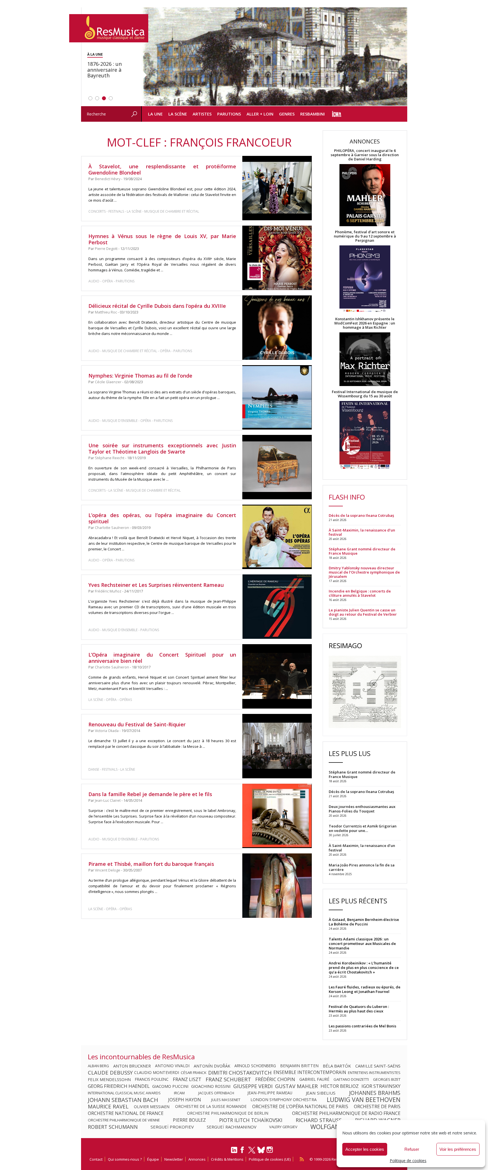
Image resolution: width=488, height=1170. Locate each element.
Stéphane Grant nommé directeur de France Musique (362, 551)
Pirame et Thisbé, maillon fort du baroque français (151, 863)
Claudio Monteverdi (156, 1072)
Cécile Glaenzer (108, 382)
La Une (155, 114)
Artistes (202, 114)
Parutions (229, 114)
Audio (93, 281)
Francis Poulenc (152, 1079)
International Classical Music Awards (124, 1093)
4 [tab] (111, 98)
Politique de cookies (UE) (270, 1159)
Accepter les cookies (364, 1149)
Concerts (97, 211)
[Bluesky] (261, 1150)
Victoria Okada (107, 730)
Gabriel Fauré (314, 1079)
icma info (337, 114)
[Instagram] (270, 1150)
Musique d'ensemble (120, 420)
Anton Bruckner (132, 1066)
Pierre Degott (106, 248)
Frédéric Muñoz (108, 591)
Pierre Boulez (189, 1120)
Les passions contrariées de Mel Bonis (362, 1026)
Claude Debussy (110, 1072)
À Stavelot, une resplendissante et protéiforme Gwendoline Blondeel (162, 169)
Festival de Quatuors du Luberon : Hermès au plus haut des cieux (359, 1009)
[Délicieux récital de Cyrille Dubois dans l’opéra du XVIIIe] (276, 328)
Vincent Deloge (107, 870)
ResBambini (312, 114)
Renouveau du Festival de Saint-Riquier (137, 724)
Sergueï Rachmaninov (231, 1127)
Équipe (153, 1159)
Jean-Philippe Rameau (269, 1093)
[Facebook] (242, 1151)
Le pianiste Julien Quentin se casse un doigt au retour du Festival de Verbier (363, 612)
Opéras (125, 699)
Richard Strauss (319, 1120)
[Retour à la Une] (108, 28)
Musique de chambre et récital (171, 211)
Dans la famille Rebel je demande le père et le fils (150, 794)
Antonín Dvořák (212, 1066)
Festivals (116, 211)
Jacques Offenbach (216, 1093)
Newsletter (173, 1159)
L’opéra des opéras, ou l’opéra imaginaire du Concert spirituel (162, 518)
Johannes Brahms (374, 1093)
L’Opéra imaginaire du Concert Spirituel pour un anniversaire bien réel (162, 657)
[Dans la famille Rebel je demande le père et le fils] (276, 816)
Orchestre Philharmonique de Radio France (346, 1113)
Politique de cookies (408, 1160)
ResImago (345, 645)
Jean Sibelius (321, 1093)
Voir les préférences (457, 1149)
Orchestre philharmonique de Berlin (227, 1113)
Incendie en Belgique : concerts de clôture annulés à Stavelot (360, 593)
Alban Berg (98, 1066)
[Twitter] (252, 1152)
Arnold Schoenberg (255, 1066)
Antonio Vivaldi (172, 1066)
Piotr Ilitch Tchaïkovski (250, 1120)
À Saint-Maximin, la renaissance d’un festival (362, 532)
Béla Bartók (337, 1066)
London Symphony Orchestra (283, 1099)
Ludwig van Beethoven (363, 1099)
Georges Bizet (386, 1079)
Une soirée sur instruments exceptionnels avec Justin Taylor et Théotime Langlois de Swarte (162, 448)
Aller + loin (260, 114)
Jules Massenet (225, 1099)
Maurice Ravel (108, 1106)
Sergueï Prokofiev (172, 1127)
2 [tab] (97, 98)
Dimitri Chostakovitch (240, 1072)
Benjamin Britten (299, 1066)
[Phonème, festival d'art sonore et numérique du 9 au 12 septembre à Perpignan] (365, 279)
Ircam (179, 1093)
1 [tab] (90, 98)
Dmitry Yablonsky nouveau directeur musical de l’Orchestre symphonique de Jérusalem (364, 572)
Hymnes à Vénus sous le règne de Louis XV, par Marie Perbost (162, 239)
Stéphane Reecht (109, 458)
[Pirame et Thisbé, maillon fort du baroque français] (276, 885)
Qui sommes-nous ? (125, 1159)
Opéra (107, 281)
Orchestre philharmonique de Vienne (124, 1120)
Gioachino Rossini (210, 1086)
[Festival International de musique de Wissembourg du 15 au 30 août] (365, 435)
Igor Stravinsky (380, 1086)
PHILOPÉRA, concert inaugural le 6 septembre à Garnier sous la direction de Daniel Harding (365, 155)
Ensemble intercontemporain (309, 1072)
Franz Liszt (187, 1079)
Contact (96, 1159)
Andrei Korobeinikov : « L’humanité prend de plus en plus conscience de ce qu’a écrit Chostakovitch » (364, 967)
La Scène (177, 114)
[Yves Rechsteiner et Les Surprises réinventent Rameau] (276, 607)
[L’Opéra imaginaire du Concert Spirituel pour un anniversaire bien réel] (276, 676)
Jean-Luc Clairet (108, 800)
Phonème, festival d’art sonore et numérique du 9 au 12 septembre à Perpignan (365, 236)
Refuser (411, 1149)
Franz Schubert (228, 1079)
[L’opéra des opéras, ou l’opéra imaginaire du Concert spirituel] (276, 537)
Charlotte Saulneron (112, 527)
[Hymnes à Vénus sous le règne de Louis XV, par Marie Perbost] (276, 258)
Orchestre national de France (126, 1113)
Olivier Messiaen (151, 1106)
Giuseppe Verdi (253, 1086)
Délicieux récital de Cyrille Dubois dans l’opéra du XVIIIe (157, 305)
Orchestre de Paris (377, 1106)
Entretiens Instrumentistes (374, 1072)
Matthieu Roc (106, 312)
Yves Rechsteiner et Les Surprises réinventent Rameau (156, 584)
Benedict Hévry (107, 179)
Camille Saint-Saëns (377, 1066)
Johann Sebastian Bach (123, 1099)
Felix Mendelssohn (109, 1079)
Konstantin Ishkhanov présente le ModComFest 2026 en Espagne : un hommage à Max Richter (364, 323)
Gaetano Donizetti (351, 1079)
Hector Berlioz (340, 1086)
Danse (94, 769)
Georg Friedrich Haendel (119, 1086)
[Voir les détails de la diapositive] (274, 56)
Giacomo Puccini (170, 1086)
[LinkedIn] (234, 1152)
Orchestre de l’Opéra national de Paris (300, 1106)
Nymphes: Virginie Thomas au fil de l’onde (140, 375)
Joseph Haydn (184, 1099)
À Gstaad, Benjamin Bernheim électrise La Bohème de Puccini (364, 922)
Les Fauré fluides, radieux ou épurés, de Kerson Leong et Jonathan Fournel (364, 989)
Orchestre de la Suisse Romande (211, 1106)
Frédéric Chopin (275, 1079)
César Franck (193, 1072)
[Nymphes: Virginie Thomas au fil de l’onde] (276, 397)
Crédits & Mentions (227, 1159)
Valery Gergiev (283, 1127)
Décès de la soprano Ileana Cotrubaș (361, 515)
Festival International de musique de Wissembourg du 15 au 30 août (365, 394)
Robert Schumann (113, 1127)
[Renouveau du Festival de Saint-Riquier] (276, 746)
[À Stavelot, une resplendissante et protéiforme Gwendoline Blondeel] (276, 188)
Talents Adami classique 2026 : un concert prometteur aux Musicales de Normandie (362, 943)
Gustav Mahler (296, 1086)
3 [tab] (104, 98)
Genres (287, 114)
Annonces (197, 1159)
